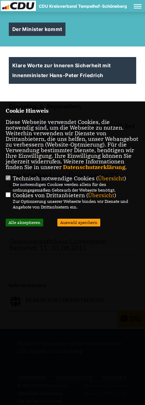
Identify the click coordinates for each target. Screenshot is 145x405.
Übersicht (111, 178)
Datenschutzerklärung (94, 166)
